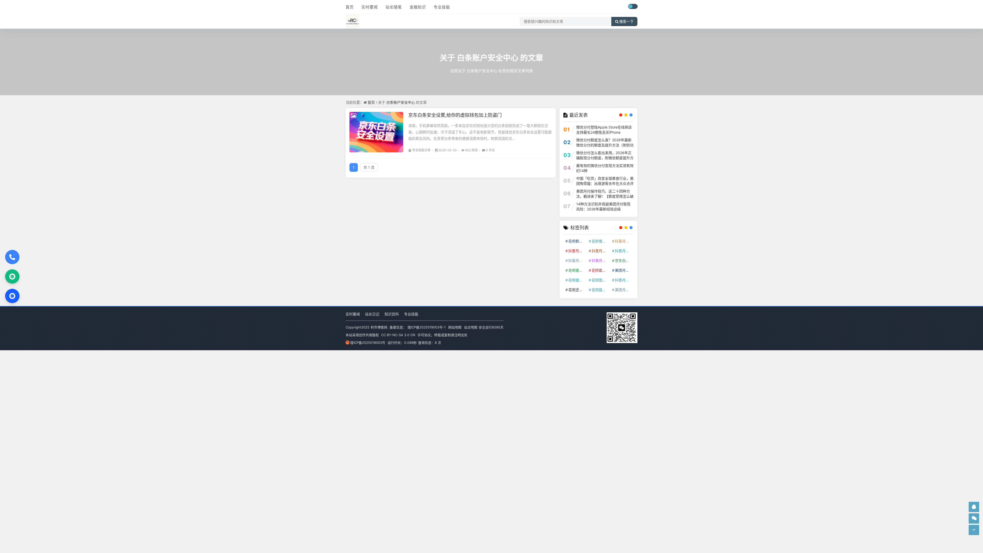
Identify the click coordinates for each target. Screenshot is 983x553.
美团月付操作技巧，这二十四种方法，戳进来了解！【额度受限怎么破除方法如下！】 (605, 196)
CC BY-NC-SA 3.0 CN (398, 335)
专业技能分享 (421, 150)
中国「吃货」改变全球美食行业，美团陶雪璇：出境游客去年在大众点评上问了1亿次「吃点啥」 (605, 183)
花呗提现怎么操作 (577, 280)
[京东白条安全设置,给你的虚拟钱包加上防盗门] (376, 132)
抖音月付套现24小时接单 (624, 241)
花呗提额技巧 (577, 270)
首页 (350, 7)
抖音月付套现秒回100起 (624, 280)
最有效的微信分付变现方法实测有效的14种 (605, 168)
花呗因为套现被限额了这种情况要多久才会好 (601, 280)
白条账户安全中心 (487, 57)
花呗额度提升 (577, 241)
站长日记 (372, 314)
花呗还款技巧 (577, 290)
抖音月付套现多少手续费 (601, 251)
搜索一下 (626, 21)
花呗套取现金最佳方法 (601, 270)
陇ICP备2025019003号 (367, 343)
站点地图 (470, 327)
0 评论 (490, 150)
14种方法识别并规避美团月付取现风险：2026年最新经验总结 (603, 206)
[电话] (12, 257)
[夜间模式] (632, 6)
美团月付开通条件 (624, 270)
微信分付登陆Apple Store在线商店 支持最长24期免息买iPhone (604, 129)
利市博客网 (379, 327)
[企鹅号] (974, 507)
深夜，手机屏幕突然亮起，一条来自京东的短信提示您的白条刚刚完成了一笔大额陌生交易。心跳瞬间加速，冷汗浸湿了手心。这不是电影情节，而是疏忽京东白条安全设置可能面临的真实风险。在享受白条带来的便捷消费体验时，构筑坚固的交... (480, 132)
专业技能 (442, 7)
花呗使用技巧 (601, 241)
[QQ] (12, 296)
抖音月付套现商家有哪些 (624, 251)
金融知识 (418, 7)
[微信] (12, 276)
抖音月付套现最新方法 (601, 260)
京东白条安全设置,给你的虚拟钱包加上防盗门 (455, 115)
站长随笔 (394, 7)
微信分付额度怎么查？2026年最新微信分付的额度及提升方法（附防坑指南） (605, 145)
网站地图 (455, 327)
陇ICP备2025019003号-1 (427, 327)
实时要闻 (369, 7)
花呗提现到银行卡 (601, 290)
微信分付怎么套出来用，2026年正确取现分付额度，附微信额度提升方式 (605, 158)
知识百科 (391, 314)
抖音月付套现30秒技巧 (577, 260)
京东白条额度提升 (624, 260)
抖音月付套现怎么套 (577, 251)
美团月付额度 (624, 290)
